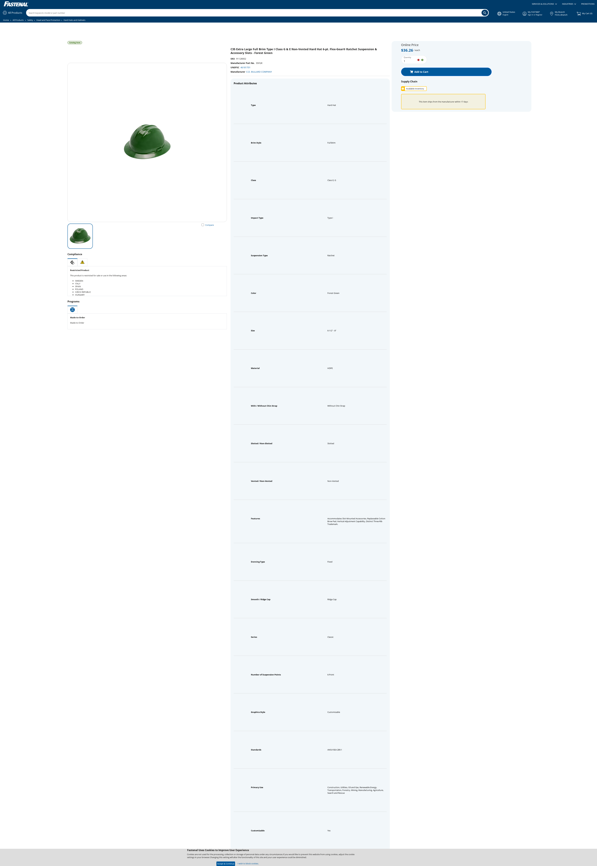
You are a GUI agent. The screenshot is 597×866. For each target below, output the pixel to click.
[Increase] (422, 59)
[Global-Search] (484, 13)
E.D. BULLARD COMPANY (259, 71)
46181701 (245, 67)
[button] (544, 4)
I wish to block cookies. (248, 863)
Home (6, 20)
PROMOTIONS (588, 3)
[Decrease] (418, 59)
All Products (18, 20)
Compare (209, 225)
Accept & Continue (225, 863)
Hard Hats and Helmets (74, 20)
